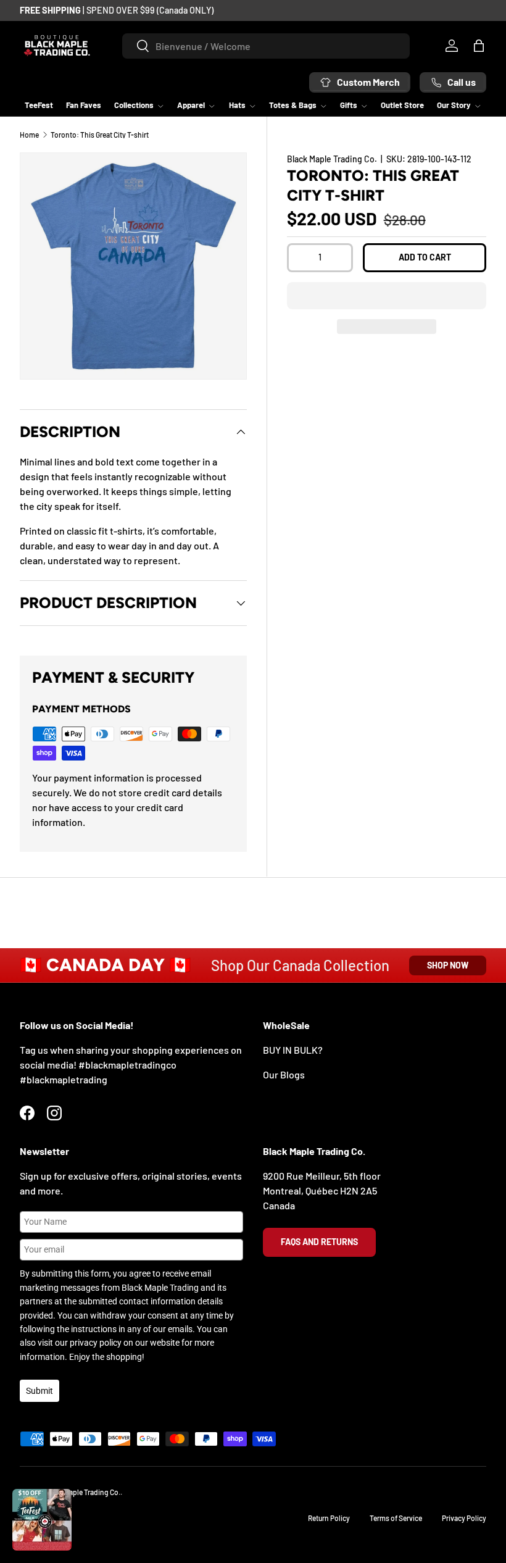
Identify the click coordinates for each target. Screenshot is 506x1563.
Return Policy (329, 1518)
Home (29, 134)
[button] (386, 295)
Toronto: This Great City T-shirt (100, 134)
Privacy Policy (464, 1518)
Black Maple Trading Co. (332, 159)
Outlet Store (402, 105)
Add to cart (425, 257)
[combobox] (266, 46)
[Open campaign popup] (42, 1520)
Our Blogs (284, 1074)
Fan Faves (83, 105)
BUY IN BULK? (293, 1050)
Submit (39, 1391)
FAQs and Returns (319, 1241)
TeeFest (39, 105)
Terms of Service (396, 1518)
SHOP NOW (447, 965)
